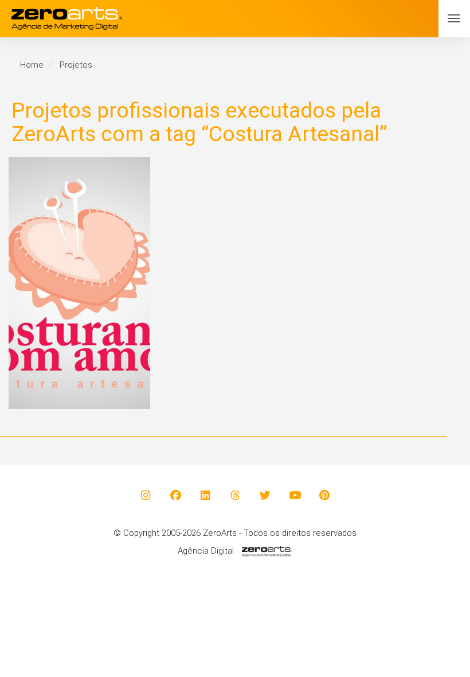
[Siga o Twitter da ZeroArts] (265, 495)
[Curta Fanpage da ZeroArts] (176, 495)
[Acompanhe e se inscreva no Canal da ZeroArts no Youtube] (295, 495)
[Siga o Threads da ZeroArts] (235, 495)
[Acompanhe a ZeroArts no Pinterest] (325, 495)
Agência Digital (206, 551)
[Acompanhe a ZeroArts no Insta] (146, 495)
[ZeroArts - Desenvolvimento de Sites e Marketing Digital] (235, 18)
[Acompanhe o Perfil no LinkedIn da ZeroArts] (205, 495)
